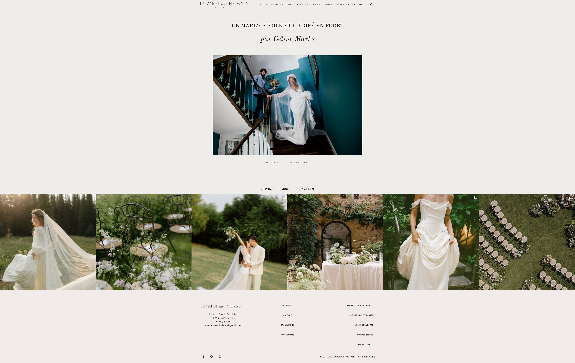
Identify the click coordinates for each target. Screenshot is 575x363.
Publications (287, 325)
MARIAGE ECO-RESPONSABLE (360, 305)
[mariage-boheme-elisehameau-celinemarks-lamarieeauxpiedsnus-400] (287, 105)
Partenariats (287, 335)
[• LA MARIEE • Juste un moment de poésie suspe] (48, 242)
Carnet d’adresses (282, 4)
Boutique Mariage (307, 4)
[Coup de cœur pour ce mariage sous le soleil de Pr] (431, 242)
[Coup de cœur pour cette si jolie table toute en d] (335, 242)
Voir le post (272, 163)
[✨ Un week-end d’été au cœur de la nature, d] (239, 242)
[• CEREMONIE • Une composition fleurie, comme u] (144, 242)
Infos (327, 4)
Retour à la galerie (299, 163)
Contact (287, 315)
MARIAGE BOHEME (365, 335)
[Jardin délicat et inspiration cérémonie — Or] (527, 242)
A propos (287, 305)
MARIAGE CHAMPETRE (363, 325)
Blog (262, 4)
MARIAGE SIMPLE (365, 345)
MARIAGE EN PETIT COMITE (361, 315)
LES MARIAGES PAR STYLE (349, 4)
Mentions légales (363, 356)
